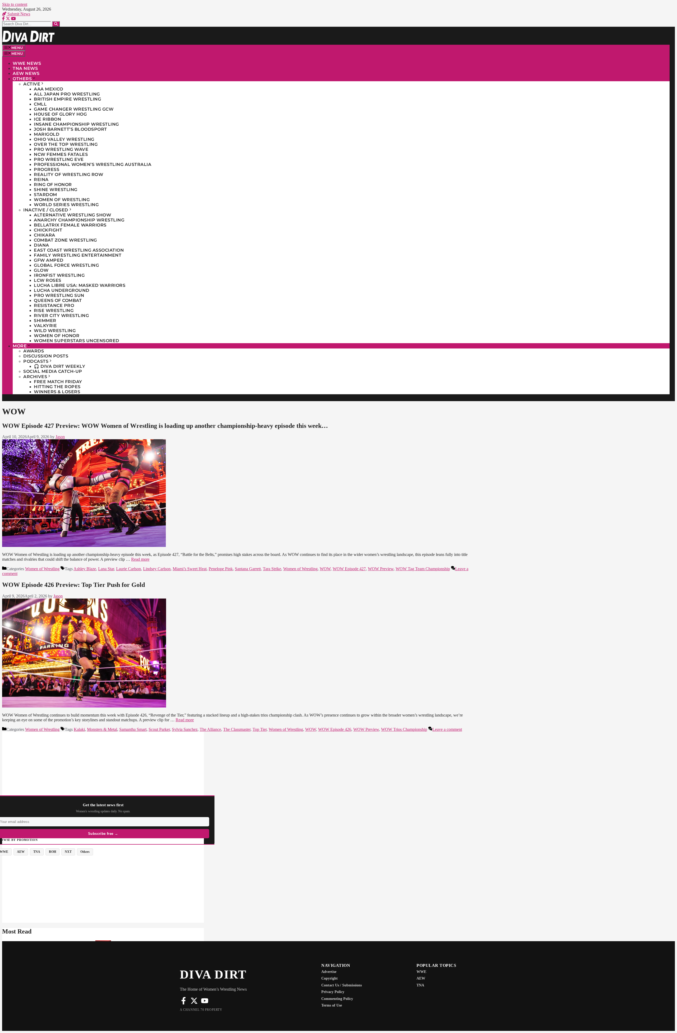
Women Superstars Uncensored (76, 340)
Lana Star (106, 569)
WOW (325, 569)
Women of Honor (56, 335)
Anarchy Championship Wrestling (79, 220)
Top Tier (260, 729)
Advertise (328, 972)
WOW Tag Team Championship (423, 569)
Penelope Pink (221, 569)
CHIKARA (44, 235)
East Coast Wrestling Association (79, 250)
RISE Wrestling (54, 310)
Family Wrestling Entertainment (77, 255)
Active (31, 84)
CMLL (40, 104)
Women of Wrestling (62, 199)
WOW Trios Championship (404, 729)
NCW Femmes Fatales (61, 154)
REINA (41, 179)
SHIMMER (45, 320)
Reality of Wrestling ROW (68, 174)
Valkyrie (45, 325)
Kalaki (79, 729)
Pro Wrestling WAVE (61, 149)
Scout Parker (159, 729)
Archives (35, 376)
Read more (140, 559)
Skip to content (14, 4)
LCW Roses (47, 280)
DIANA (41, 245)
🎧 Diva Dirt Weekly (59, 366)
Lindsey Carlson (157, 569)
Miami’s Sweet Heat (190, 569)
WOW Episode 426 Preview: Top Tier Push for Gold (73, 584)
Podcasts (35, 361)
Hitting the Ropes (57, 386)
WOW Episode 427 (349, 569)
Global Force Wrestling (66, 265)
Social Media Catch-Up (52, 371)
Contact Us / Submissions (341, 985)
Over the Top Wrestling (66, 144)
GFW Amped (48, 260)
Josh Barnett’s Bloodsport (70, 129)
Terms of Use (331, 1005)
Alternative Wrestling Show (72, 215)
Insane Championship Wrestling (76, 124)
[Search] (56, 24)
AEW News (26, 73)
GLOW (41, 270)
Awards (33, 351)
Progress (46, 169)
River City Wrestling (61, 315)
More (20, 345)
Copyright (329, 978)
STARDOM (45, 194)
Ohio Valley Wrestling (64, 139)
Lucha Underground (61, 290)
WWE (421, 972)
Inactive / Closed (45, 209)
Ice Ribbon (47, 119)
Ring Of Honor (53, 184)
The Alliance (210, 729)
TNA (420, 985)
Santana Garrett (248, 569)
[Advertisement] (103, 769)
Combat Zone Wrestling (65, 240)
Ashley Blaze (85, 569)
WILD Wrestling (55, 330)
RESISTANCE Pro (54, 305)
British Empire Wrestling (67, 99)
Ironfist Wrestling (59, 275)
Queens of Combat (58, 300)
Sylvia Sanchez (185, 729)
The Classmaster (236, 729)
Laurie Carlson (128, 569)
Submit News (18, 14)
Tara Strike (272, 569)
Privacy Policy (332, 992)
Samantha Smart (133, 729)
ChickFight (48, 230)
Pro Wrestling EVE (59, 159)
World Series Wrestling (66, 204)
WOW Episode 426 (334, 729)
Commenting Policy (337, 999)
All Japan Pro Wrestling (67, 94)
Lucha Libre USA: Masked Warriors (79, 285)
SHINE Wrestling (55, 189)
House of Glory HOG (60, 114)
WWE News (27, 63)
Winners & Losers (57, 391)
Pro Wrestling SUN (59, 295)
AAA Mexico (48, 89)
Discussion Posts (45, 356)
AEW (421, 978)
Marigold (46, 134)
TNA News (25, 68)
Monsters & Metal (102, 729)
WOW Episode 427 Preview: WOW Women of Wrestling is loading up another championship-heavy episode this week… (165, 425)
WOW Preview (381, 569)
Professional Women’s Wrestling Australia (92, 164)
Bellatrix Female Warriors (70, 225)
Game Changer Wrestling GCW (73, 109)
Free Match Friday (58, 381)
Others (22, 78)
